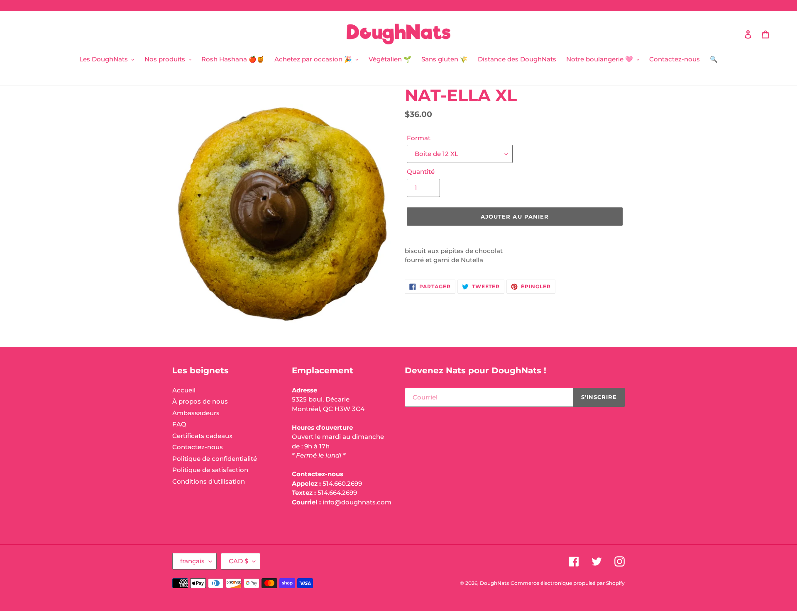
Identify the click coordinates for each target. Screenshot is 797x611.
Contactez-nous (197, 447)
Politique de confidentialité (214, 459)
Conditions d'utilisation (208, 481)
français (192, 561)
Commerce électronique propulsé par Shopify (568, 583)
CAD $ (238, 561)
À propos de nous (200, 401)
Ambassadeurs (196, 413)
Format (418, 138)
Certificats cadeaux (202, 436)
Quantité (421, 171)
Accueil (184, 390)
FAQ (179, 424)
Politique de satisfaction (210, 470)
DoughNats (494, 583)
